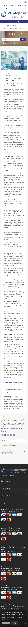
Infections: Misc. (5, 448)
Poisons (13, 451)
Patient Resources (13, 28)
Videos (17, 43)
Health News (8, 43)
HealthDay (11, 428)
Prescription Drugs (21, 451)
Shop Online (4, 485)
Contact (3, 490)
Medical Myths (15, 448)
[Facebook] (25, 2)
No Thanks (14, 623)
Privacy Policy (4, 497)
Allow (6, 623)
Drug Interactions (6, 445)
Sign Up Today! (22, 7)
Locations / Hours (13, 7)
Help (12, 5)
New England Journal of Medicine (13, 382)
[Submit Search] (23, 39)
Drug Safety (14, 445)
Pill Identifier (18, 5)
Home (5, 28)
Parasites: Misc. (5, 451)
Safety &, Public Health (7, 453)
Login (5, 8)
